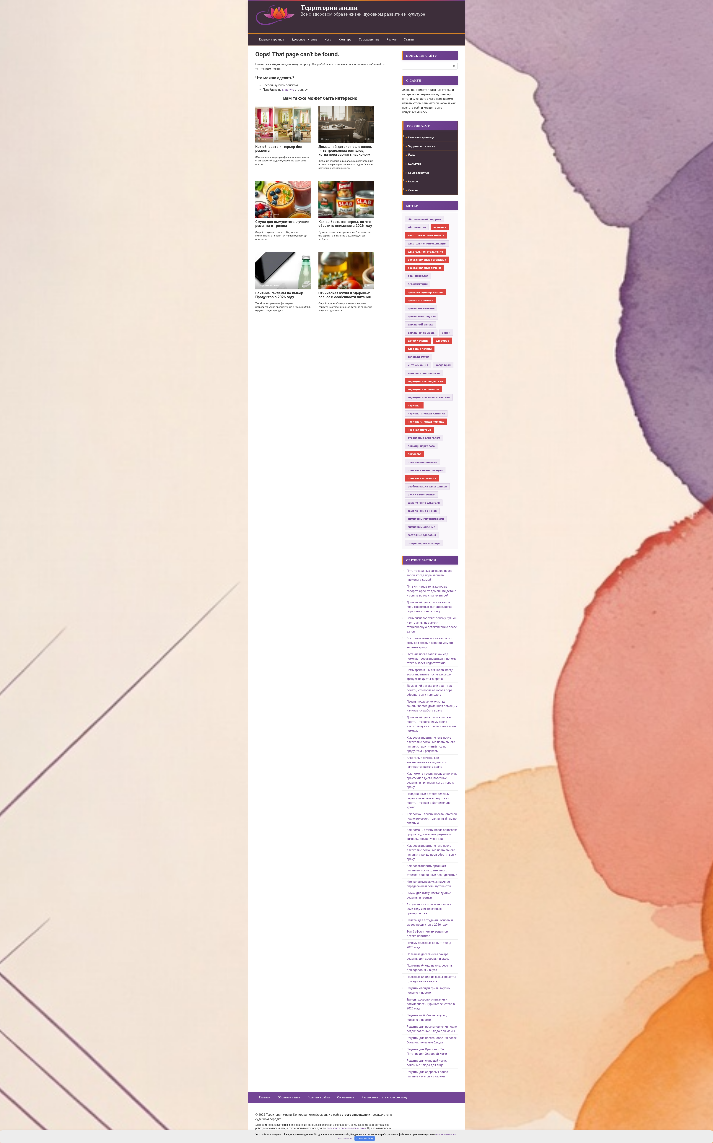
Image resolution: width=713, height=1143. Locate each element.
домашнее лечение (421, 308)
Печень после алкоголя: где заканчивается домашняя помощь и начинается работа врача (432, 706)
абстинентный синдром (424, 219)
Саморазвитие (369, 39)
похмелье (414, 454)
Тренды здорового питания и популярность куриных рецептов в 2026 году (431, 1004)
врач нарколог (418, 276)
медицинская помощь (423, 389)
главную (288, 89)
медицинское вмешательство (429, 397)
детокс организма (420, 300)
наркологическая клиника (426, 413)
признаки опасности (422, 478)
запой (446, 332)
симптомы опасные (421, 527)
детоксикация (418, 284)
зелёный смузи (418, 357)
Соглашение (345, 1097)
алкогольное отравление (425, 251)
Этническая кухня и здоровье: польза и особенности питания (344, 295)
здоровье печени (420, 349)
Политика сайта (318, 1097)
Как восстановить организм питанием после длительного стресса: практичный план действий (432, 870)
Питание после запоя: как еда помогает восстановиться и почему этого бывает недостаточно (431, 658)
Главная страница (271, 39)
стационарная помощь (424, 543)
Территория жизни (329, 7)
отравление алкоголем (424, 438)
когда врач (443, 365)
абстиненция (417, 227)
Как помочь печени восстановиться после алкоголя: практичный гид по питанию (432, 818)
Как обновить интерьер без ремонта (278, 149)
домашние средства (422, 316)
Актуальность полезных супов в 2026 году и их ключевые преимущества (429, 909)
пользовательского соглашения (346, 1128)
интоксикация (418, 365)
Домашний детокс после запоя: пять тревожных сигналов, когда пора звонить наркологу (345, 151)
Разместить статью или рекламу (384, 1097)
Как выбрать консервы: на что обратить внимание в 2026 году (345, 224)
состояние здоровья (422, 535)
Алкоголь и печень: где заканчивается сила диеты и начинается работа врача (427, 762)
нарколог (414, 405)
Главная (264, 1097)
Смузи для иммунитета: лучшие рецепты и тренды (282, 224)
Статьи (409, 39)
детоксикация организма (425, 292)
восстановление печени (424, 268)
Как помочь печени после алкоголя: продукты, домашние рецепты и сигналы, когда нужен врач (432, 834)
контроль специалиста (424, 373)
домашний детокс (420, 324)
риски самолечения (421, 494)
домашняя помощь (421, 332)
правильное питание (422, 462)
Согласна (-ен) (364, 1138)
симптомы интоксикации (426, 519)
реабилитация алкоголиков (427, 486)
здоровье (442, 340)
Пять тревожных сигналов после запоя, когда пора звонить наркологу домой (429, 575)
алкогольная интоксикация (427, 243)
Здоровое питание (304, 39)
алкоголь (439, 227)
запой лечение (418, 340)
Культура (345, 39)
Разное (391, 39)
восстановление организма (427, 259)
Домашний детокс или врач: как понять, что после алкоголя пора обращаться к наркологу (429, 690)
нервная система (419, 430)
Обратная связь (289, 1097)
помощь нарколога (421, 446)
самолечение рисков (422, 511)
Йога (328, 39)
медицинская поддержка (425, 381)
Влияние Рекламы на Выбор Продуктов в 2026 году (279, 295)
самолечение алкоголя (424, 502)
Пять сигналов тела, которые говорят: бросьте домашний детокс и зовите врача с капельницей (431, 591)
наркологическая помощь (426, 421)
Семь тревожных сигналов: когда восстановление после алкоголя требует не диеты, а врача (430, 674)
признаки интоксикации (425, 470)
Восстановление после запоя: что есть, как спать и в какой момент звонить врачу (430, 643)
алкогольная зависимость (426, 235)
